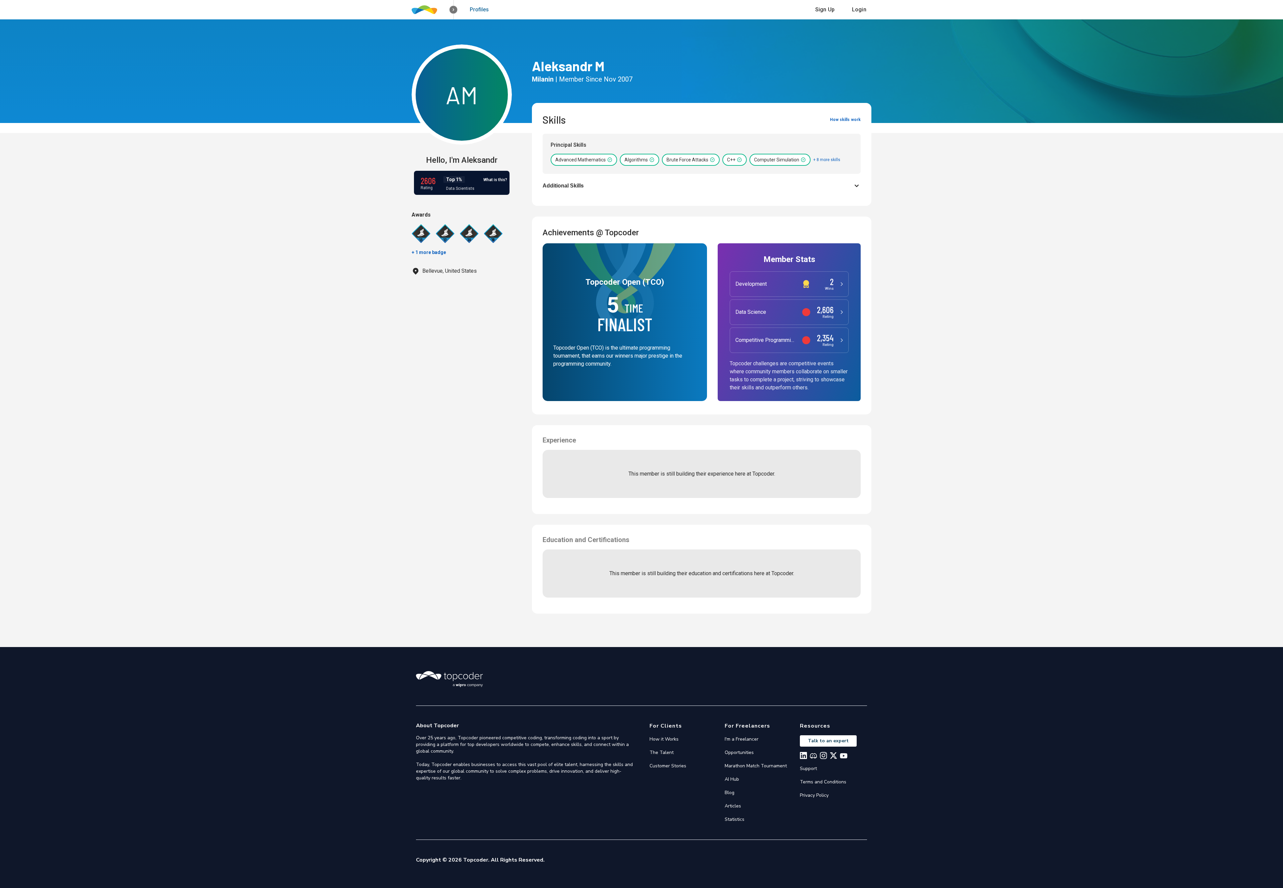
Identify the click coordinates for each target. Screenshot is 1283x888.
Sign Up (825, 9)
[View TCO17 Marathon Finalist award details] (445, 233)
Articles (733, 806)
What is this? (495, 179)
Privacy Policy (814, 795)
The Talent (662, 752)
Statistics (734, 819)
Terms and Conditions (823, 782)
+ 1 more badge (429, 252)
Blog (729, 792)
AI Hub (732, 779)
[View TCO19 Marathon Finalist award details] (493, 233)
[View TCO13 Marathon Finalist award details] (421, 233)
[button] (453, 10)
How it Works (664, 739)
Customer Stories (668, 766)
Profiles (479, 9)
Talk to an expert (828, 741)
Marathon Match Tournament (756, 766)
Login (859, 9)
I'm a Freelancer (741, 739)
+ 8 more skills (826, 159)
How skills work (845, 119)
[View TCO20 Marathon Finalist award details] (469, 233)
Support (808, 768)
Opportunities (739, 752)
